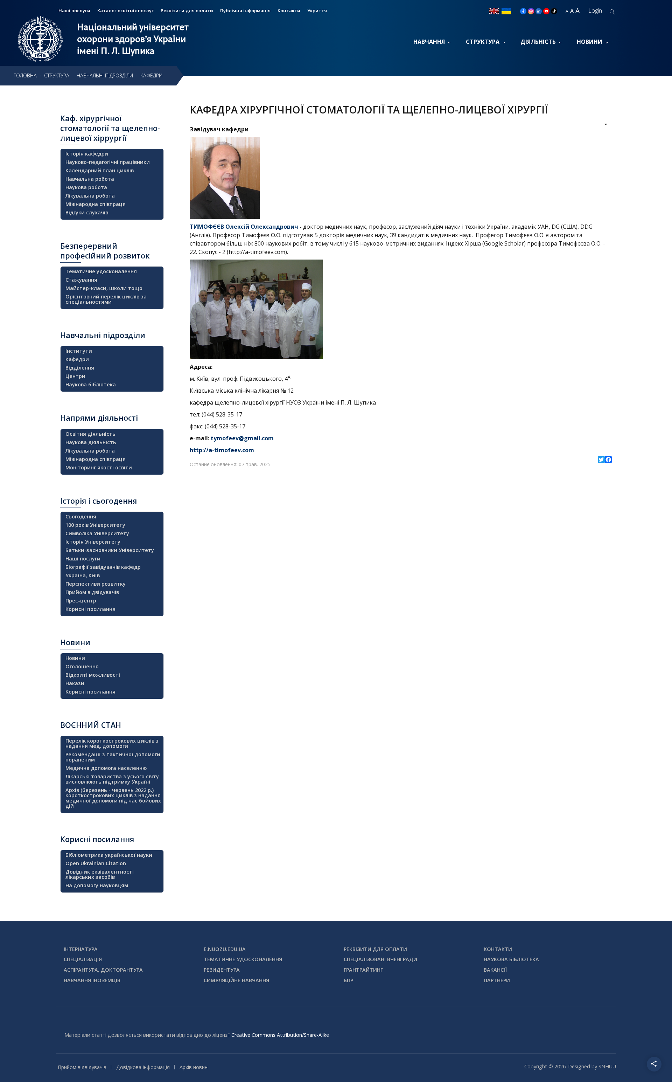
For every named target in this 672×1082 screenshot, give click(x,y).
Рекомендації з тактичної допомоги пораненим (112, 757)
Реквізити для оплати (187, 10)
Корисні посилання (90, 609)
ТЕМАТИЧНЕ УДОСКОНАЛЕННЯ (243, 959)
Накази (74, 683)
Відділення (79, 368)
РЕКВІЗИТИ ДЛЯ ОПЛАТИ (375, 949)
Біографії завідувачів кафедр (103, 567)
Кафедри (77, 359)
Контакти (289, 10)
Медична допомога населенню (106, 768)
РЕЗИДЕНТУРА (222, 969)
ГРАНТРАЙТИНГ (363, 969)
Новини (589, 42)
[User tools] (601, 125)
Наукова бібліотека (90, 384)
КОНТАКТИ (498, 949)
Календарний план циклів (99, 170)
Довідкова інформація (143, 1067)
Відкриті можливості (92, 675)
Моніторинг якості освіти (98, 467)
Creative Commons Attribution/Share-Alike (280, 1035)
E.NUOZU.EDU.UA (225, 949)
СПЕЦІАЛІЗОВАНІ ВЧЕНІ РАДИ (380, 959)
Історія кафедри (86, 154)
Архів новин (194, 1067)
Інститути (78, 351)
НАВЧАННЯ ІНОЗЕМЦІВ (92, 980)
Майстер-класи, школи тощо (103, 288)
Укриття (317, 10)
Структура (482, 42)
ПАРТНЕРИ (497, 980)
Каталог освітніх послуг (125, 10)
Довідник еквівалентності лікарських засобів (99, 874)
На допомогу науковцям (96, 885)
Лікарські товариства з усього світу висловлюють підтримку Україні (112, 779)
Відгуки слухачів (86, 212)
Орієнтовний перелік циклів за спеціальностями (106, 299)
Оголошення (82, 666)
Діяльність (538, 42)
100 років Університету (95, 525)
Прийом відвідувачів (92, 592)
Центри (75, 376)
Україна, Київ (82, 575)
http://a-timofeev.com (222, 450)
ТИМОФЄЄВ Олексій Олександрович (244, 226)
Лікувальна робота (90, 196)
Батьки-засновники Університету (109, 550)
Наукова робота (86, 187)
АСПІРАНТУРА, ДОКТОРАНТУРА (103, 969)
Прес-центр (80, 601)
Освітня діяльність (90, 434)
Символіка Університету (97, 533)
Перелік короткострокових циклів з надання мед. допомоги (112, 743)
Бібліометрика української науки (108, 855)
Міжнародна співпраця (95, 204)
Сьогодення (80, 516)
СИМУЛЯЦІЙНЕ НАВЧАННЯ (236, 980)
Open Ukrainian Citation (95, 863)
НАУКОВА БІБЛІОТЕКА (511, 959)
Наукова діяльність (90, 442)
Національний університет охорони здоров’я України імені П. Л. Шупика (133, 38)
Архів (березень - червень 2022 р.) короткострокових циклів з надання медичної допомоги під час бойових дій (113, 798)
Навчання (429, 42)
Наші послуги (74, 10)
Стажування (81, 280)
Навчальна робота (89, 179)
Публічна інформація (245, 10)
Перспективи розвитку (95, 584)
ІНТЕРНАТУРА (81, 949)
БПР (348, 980)
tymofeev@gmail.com (242, 438)
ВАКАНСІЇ (495, 969)
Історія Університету (92, 542)
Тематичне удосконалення (101, 271)
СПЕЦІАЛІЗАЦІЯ (83, 959)
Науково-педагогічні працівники (107, 162)
